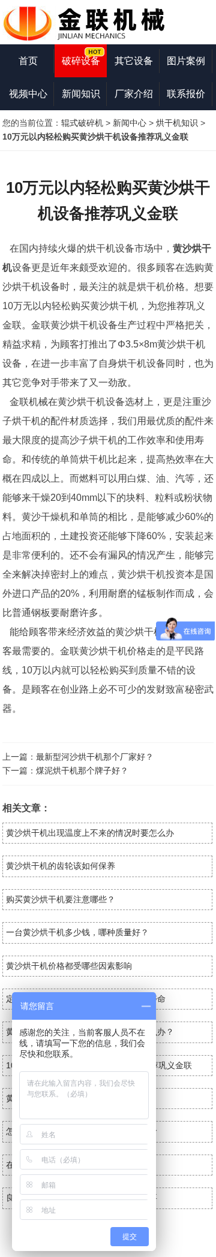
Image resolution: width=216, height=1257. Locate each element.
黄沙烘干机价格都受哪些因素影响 (69, 966)
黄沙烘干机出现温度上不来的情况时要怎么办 (90, 833)
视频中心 (28, 94)
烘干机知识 (177, 123)
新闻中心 (129, 123)
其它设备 (134, 61)
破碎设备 (81, 61)
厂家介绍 (134, 94)
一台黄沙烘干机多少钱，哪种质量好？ (77, 932)
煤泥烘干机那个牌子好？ (82, 770)
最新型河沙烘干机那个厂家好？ (95, 757)
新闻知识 (81, 94)
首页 (28, 61)
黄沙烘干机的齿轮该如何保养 (60, 866)
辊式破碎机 (82, 123)
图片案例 (186, 61)
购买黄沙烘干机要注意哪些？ (60, 899)
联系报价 (186, 94)
